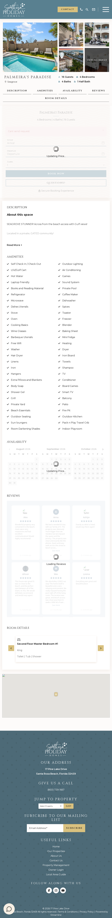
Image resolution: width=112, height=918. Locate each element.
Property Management (56, 865)
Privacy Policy (86, 911)
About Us (56, 855)
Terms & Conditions (68, 911)
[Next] (101, 648)
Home (56, 846)
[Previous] (11, 648)
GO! (68, 806)
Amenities (45, 90)
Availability (72, 90)
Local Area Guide (56, 874)
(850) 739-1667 (56, 789)
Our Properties (56, 851)
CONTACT (67, 9)
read (14, 245)
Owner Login (56, 869)
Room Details (56, 98)
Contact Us (56, 860)
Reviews (98, 90)
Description (17, 90)
